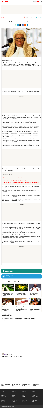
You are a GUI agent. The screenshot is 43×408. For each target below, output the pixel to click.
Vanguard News (4, 1)
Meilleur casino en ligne (16, 385)
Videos (33, 397)
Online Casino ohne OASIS (5, 385)
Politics (15, 4)
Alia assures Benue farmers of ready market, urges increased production (7, 308)
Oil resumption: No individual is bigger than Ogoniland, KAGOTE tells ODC (7, 294)
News (6, 4)
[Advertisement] (21, 79)
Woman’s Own (34, 400)
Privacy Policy (35, 383)
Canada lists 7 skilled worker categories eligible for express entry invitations (21, 308)
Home (2, 4)
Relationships (24, 399)
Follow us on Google (30, 17)
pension (13, 401)
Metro (19, 4)
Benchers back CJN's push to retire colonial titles (15, 180)
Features (13, 394)
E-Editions (10, 4)
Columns (38, 4)
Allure (2, 391)
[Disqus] (21, 338)
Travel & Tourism (35, 396)
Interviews (24, 391)
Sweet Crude (34, 391)
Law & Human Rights (26, 394)
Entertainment (14, 391)
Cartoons (34, 395)
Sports (28, 4)
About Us (3, 383)
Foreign (13, 395)
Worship (33, 401)
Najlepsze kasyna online (26, 385)
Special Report (24, 400)
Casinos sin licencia (5, 386)
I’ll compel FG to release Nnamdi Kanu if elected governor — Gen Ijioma (20, 178)
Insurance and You (15, 400)
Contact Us (24, 383)
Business (24, 4)
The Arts (33, 394)
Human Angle (14, 399)
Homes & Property (15, 397)
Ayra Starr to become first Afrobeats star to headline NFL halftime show (35, 308)
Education (3, 400)
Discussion (3, 399)
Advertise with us (16, 383)
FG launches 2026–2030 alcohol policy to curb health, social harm (35, 293)
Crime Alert (3, 396)
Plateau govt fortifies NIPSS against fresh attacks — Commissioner (21, 293)
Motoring (23, 396)
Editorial (33, 4)
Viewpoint (34, 399)
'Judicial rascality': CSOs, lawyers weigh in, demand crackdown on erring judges (21, 182)
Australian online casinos (36, 385)
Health (13, 396)
